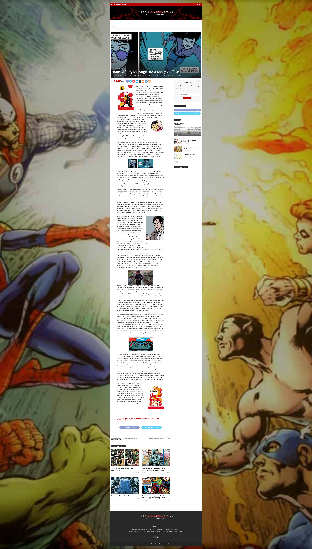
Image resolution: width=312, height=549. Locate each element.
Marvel (154, 75)
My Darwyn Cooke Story (189, 154)
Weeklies (185, 22)
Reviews (176, 22)
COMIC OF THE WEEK (118, 465)
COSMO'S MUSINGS (119, 68)
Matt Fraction (160, 75)
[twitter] (187, 113)
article (127, 75)
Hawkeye (139, 75)
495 (138, 473)
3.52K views (146, 500)
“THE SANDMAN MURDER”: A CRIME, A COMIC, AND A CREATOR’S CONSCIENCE (192, 140)
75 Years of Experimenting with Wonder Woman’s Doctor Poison (154, 469)
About (194, 22)
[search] (113, 26)
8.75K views (178, 142)
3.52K (168, 500)
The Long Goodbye (176, 75)
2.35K (137, 498)
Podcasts (134, 22)
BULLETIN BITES (123, 22)
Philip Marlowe (167, 75)
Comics (131, 75)
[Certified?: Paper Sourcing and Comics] (187, 129)
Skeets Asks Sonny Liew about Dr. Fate (159, 438)
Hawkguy (144, 75)
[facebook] (187, 110)
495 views (115, 472)
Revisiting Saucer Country (120, 496)
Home (114, 22)
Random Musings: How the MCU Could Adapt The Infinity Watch (154, 497)
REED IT (178, 135)
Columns (142, 22)
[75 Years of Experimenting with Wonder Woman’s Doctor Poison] (156, 457)
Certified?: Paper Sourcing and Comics (186, 139)
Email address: (187, 91)
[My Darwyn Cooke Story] (178, 156)
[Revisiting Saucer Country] (125, 485)
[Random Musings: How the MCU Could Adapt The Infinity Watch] (156, 485)
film (135, 75)
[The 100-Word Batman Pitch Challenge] (178, 149)
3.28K (168, 473)
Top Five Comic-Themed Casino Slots (160, 22)
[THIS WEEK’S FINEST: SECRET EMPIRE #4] (125, 457)
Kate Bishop (149, 75)
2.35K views (115, 498)
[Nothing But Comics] (156, 13)
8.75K (198, 143)
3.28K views (146, 472)
